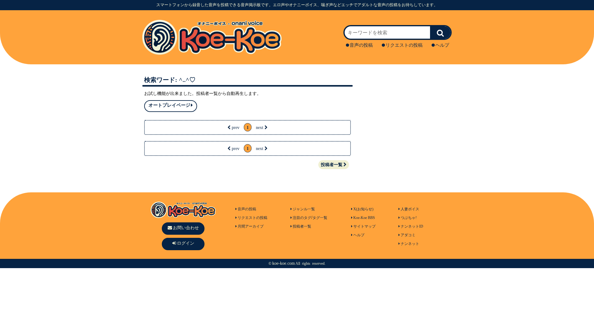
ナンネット (410, 244)
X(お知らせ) (363, 209)
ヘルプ (442, 45)
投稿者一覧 (331, 164)
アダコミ (408, 235)
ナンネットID (412, 226)
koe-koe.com (283, 263)
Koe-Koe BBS (364, 218)
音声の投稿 (361, 45)
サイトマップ (364, 226)
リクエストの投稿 (404, 45)
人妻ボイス (410, 209)
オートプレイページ (169, 105)
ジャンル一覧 (304, 209)
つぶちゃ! (409, 218)
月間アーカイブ (251, 226)
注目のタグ (302, 218)
